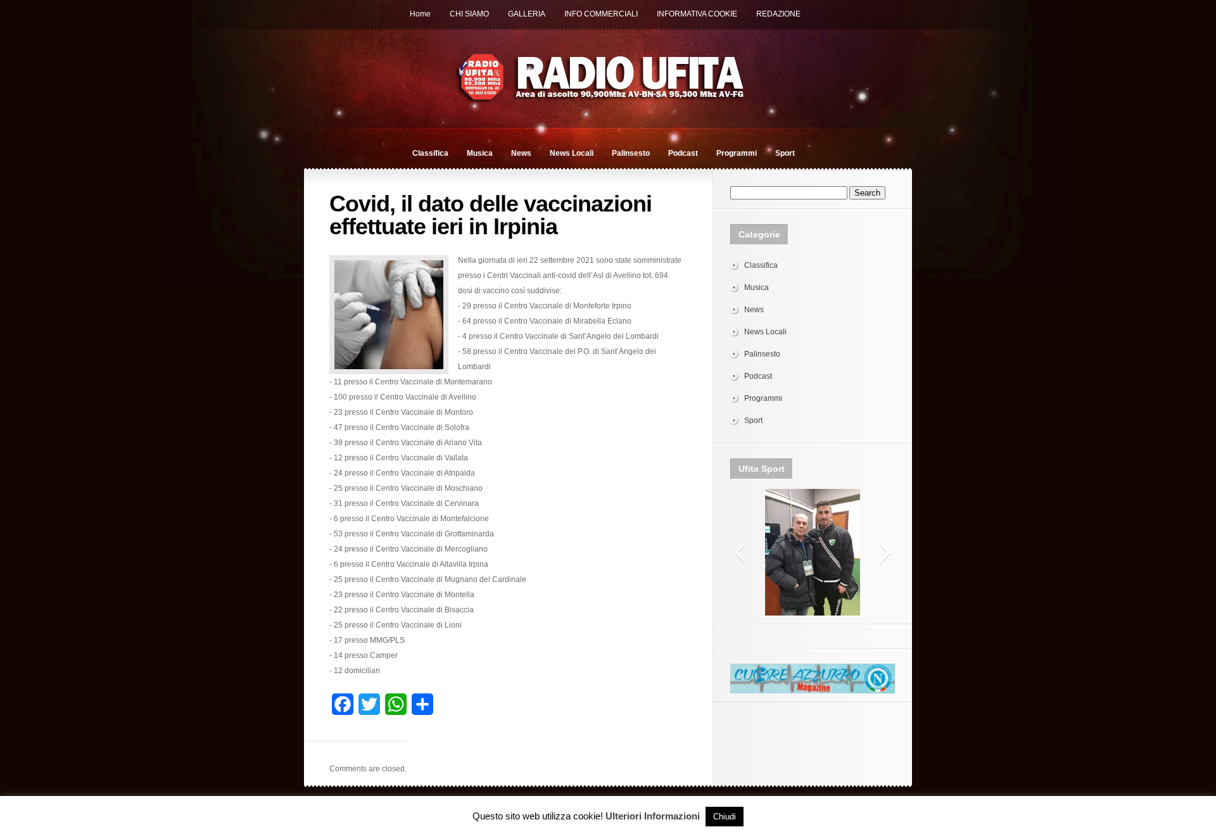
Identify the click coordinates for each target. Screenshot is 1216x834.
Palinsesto (631, 153)
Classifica (430, 153)
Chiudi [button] (724, 816)
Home (420, 13)
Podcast (683, 153)
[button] (739, 552)
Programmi (736, 153)
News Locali (571, 153)
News (521, 153)
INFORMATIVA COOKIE (697, 13)
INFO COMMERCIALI (601, 13)
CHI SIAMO (469, 13)
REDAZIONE (778, 13)
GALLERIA (526, 13)
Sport (785, 153)
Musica (480, 153)
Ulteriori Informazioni (652, 816)
